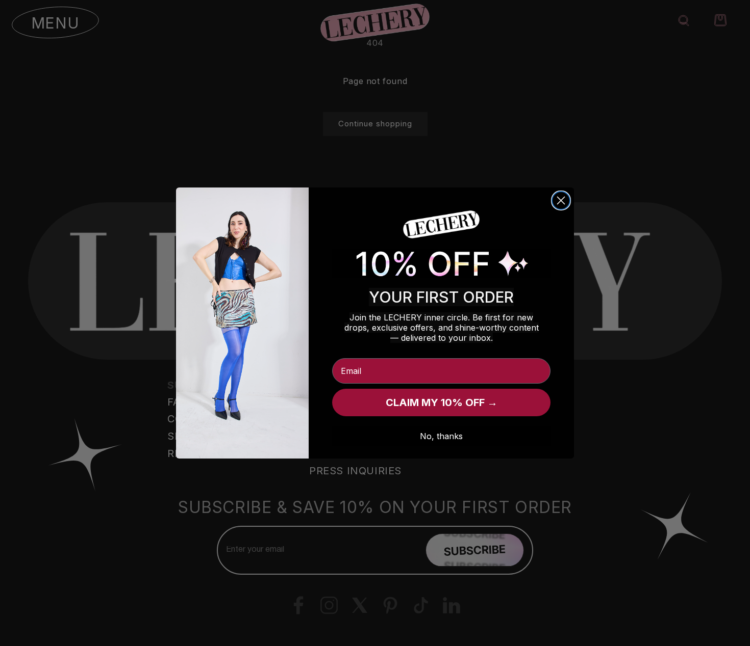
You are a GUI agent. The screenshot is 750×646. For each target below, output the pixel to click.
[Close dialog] (561, 200)
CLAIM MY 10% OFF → (441, 402)
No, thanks (441, 436)
